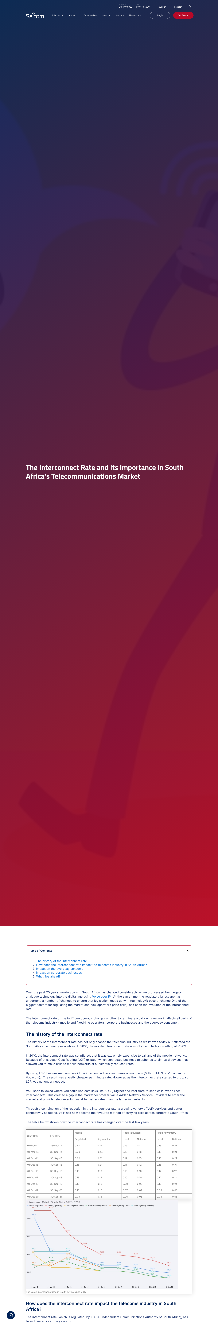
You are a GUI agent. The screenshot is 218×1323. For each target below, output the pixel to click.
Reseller (178, 7)
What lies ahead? (48, 976)
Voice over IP (101, 996)
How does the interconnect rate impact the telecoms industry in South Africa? (91, 965)
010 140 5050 (125, 7)
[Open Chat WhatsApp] (11, 1315)
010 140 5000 (143, 7)
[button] (190, 6)
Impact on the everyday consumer (60, 969)
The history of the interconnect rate (61, 961)
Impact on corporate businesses (59, 972)
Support (162, 7)
